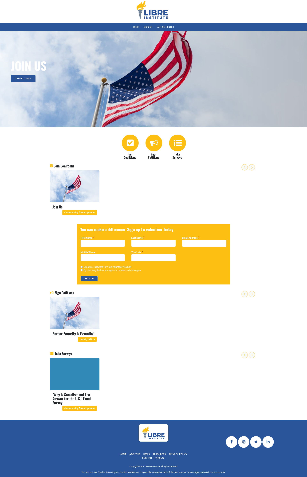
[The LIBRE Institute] (153, 433)
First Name (87, 238)
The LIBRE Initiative (217, 472)
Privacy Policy (178, 454)
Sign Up (148, 27)
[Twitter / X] (256, 442)
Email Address (190, 238)
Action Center (165, 27)
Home (123, 454)
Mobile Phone (88, 252)
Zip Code (136, 252)
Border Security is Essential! (73, 334)
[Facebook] (231, 442)
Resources (159, 454)
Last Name (137, 238)
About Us (134, 454)
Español (160, 458)
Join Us (57, 207)
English (147, 458)
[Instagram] (243, 442)
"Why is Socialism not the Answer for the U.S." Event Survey (71, 399)
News (146, 454)
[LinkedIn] (268, 442)
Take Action (22, 78)
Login (136, 27)
